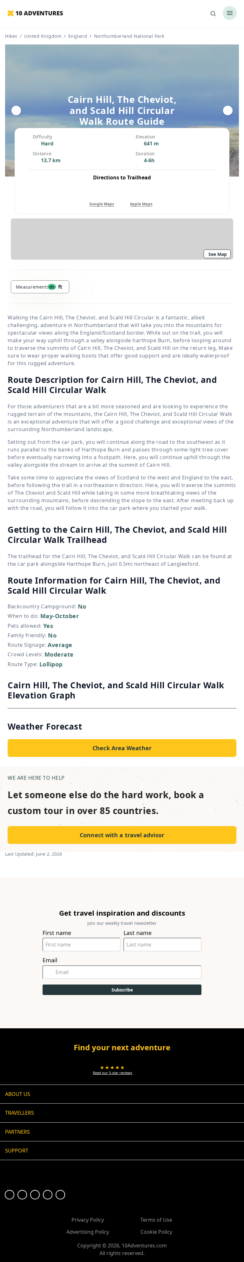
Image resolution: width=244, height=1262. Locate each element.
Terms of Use (156, 1219)
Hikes (11, 36)
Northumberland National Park (129, 36)
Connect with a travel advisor (122, 835)
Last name (138, 933)
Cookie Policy (156, 1231)
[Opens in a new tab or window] (9, 1194)
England (77, 36)
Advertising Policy (87, 1231)
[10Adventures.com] (35, 13)
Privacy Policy (87, 1219)
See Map (217, 254)
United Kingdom (42, 36)
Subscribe (122, 990)
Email (50, 960)
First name (57, 933)
